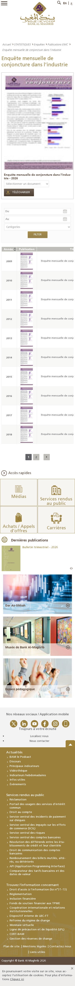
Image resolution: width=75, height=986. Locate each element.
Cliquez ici (17, 979)
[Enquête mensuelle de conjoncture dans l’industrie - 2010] (26, 280)
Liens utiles (37, 952)
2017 (9, 415)
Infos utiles (17, 779)
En (65, 3)
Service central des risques (27, 833)
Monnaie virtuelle (22, 925)
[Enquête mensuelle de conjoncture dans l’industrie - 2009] (26, 261)
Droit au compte (21, 812)
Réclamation (18, 799)
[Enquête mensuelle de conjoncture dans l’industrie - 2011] (26, 299)
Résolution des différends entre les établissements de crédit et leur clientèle (37, 844)
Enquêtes (39, 44)
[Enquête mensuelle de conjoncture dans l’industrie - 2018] (26, 434)
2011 (9, 299)
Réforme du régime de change (30, 920)
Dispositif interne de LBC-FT (29, 916)
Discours (15, 761)
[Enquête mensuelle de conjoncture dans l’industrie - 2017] (26, 415)
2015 (9, 376)
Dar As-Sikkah (15, 605)
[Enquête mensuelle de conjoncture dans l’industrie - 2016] (26, 396)
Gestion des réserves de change (31, 938)
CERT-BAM (17, 934)
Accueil (6, 44)
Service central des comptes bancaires (35, 837)
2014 (9, 357)
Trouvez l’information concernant (32, 885)
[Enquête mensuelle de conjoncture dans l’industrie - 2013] (26, 338)
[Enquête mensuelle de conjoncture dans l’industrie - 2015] (26, 376)
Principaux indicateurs (24, 766)
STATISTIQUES (22, 44)
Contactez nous (60, 946)
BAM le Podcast (20, 757)
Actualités (14, 752)
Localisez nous (39, 736)
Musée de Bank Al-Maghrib (24, 647)
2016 (9, 395)
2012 (9, 319)
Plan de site (12, 946)
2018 (9, 434)
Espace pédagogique (20, 689)
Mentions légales (34, 946)
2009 (9, 261)
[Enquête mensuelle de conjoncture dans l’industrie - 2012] (26, 319)
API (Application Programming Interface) (37, 866)
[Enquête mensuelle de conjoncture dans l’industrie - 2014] (26, 357)
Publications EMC (58, 44)
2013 (9, 338)
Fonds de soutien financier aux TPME (35, 903)
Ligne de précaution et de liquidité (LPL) (37, 929)
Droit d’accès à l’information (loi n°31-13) (38, 889)
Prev (70, 568)
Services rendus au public (25, 795)
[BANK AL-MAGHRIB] (37, 13)
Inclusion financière (23, 898)
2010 (9, 280)
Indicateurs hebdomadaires (28, 775)
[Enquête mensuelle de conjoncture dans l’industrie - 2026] (38, 122)
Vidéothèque (18, 770)
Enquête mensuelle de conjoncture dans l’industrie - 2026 (37, 176)
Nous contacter (39, 741)
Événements (18, 784)
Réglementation (21, 894)
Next (71, 568)
